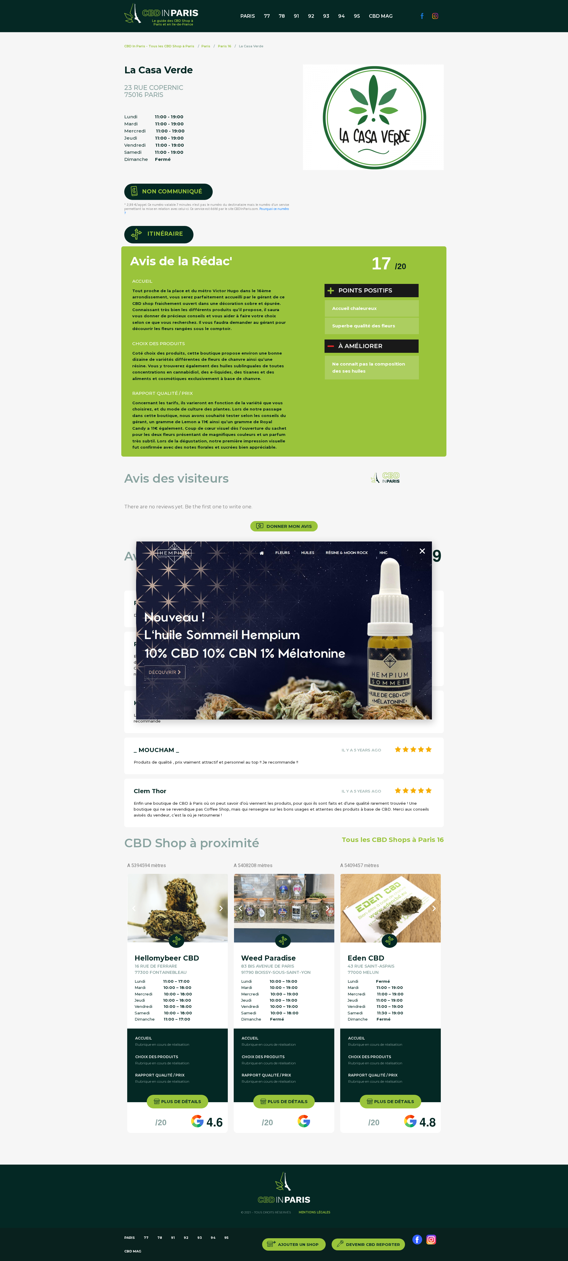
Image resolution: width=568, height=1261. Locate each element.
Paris (248, 16)
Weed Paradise (268, 958)
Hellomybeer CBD (167, 958)
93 (326, 16)
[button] (168, 192)
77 (267, 16)
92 (311, 16)
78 (282, 16)
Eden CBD (366, 958)
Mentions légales (314, 1212)
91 (296, 16)
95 (357, 16)
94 (341, 16)
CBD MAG (381, 16)
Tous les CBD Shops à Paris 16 (393, 839)
